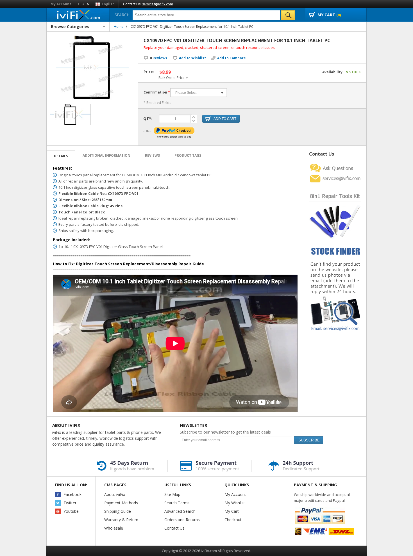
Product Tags (187, 155)
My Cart (231, 511)
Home (119, 26)
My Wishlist (234, 502)
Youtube (71, 511)
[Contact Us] (335, 163)
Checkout (233, 519)
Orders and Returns (182, 519)
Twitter (69, 502)
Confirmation (155, 92)
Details (61, 156)
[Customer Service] (335, 175)
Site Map (172, 494)
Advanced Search (180, 511)
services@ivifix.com (157, 4)
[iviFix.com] (78, 14)
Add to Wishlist (192, 58)
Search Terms (177, 502)
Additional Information (106, 155)
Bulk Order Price (171, 77)
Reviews (158, 58)
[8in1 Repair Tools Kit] (335, 185)
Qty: (147, 118)
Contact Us (174, 528)
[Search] (288, 15)
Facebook (72, 494)
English (108, 4)
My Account (61, 4)
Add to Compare (231, 58)
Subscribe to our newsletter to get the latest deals (225, 432)
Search (122, 14)
